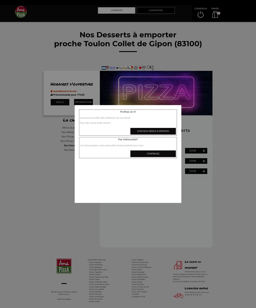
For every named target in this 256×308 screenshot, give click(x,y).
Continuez (153, 153)
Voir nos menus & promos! (153, 131)
